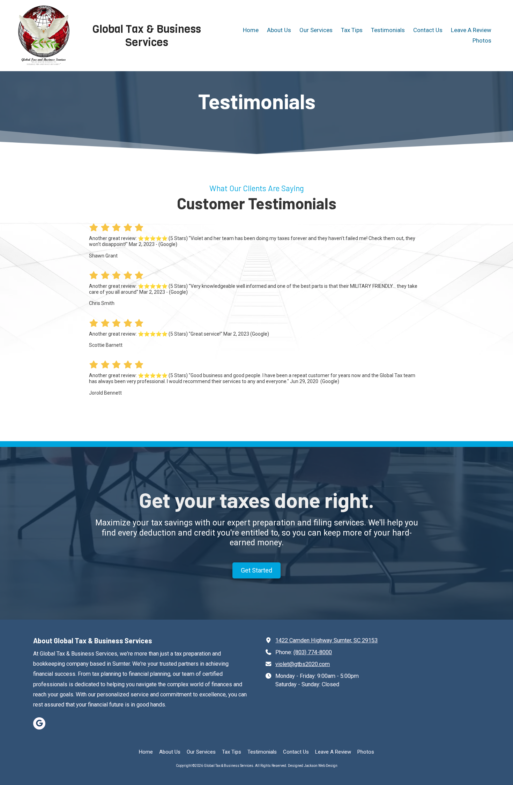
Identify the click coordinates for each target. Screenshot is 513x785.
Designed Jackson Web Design (312, 766)
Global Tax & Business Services (146, 36)
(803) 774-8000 (312, 652)
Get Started (256, 570)
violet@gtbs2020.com (302, 664)
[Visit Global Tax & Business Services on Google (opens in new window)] (39, 723)
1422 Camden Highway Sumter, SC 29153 (326, 640)
